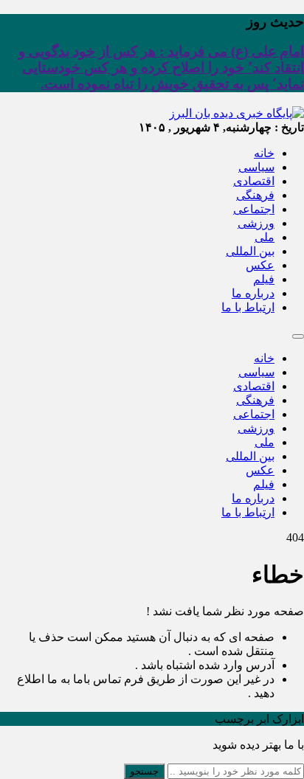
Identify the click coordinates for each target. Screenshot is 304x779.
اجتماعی (253, 209)
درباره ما (253, 293)
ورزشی (256, 223)
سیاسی (256, 167)
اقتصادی (253, 181)
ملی (264, 237)
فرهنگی (255, 195)
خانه (264, 153)
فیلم (263, 279)
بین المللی (250, 251)
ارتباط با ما (247, 307)
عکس (260, 265)
